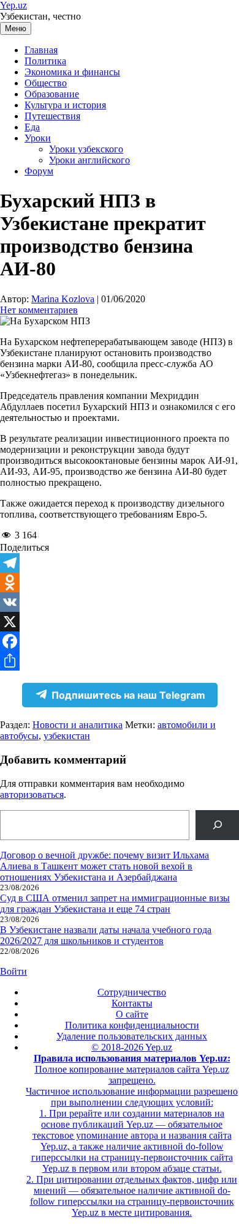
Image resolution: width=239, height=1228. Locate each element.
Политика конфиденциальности (132, 1025)
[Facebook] (119, 641)
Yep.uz (13, 5)
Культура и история (65, 105)
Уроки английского (89, 160)
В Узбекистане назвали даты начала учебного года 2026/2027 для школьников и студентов (105, 935)
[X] (119, 621)
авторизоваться (32, 794)
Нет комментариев (39, 310)
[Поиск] (217, 825)
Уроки (38, 138)
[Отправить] (119, 661)
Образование (52, 94)
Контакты (132, 1003)
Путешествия (52, 116)
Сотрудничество (131, 992)
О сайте (132, 1014)
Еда (32, 127)
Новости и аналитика (77, 725)
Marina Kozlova (62, 299)
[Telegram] (119, 563)
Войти (13, 971)
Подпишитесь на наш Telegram (128, 695)
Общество (46, 83)
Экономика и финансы (72, 72)
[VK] (119, 602)
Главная (41, 50)
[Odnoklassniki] (119, 582)
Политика (45, 61)
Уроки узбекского (86, 149)
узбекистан (67, 736)
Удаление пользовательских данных (131, 1036)
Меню (15, 28)
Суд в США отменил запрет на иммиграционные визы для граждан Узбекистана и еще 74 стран (115, 903)
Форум (39, 171)
